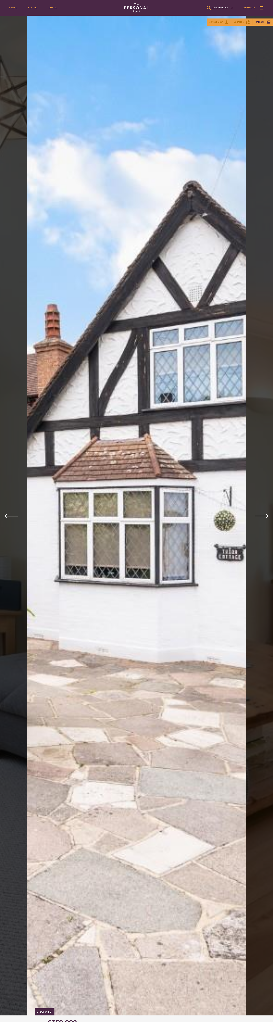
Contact (54, 8)
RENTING (32, 8)
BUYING (13, 8)
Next (262, 515)
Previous (11, 515)
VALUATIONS (249, 8)
